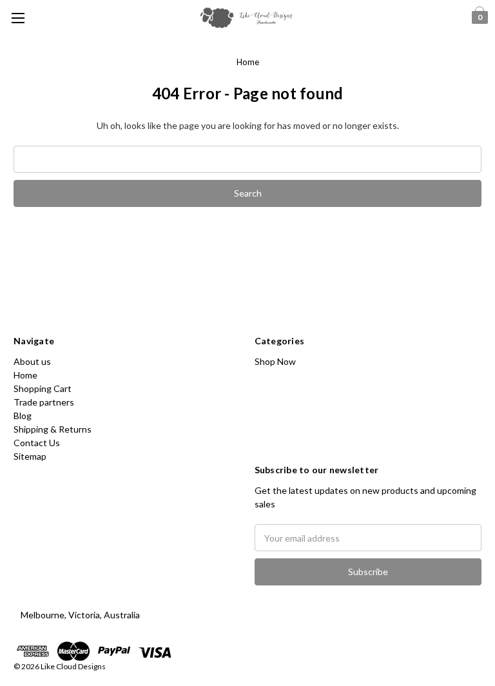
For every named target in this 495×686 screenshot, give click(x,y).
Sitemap (30, 456)
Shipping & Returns (53, 429)
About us (32, 361)
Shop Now (275, 361)
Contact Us (37, 442)
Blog (23, 415)
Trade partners (44, 402)
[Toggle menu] (17, 17)
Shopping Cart (43, 388)
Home (248, 62)
